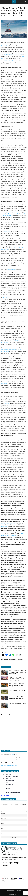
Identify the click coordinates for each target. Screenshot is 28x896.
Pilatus (3, 661)
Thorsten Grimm (4, 17)
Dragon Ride (5, 314)
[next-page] (4, 710)
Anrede (2, 828)
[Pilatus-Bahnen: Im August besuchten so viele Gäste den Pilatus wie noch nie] (4, 678)
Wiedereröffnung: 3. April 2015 (9, 60)
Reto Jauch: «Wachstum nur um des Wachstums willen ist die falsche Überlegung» (12, 864)
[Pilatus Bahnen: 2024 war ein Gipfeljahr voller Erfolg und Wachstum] (4, 685)
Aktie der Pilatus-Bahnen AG (8, 523)
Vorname (3, 813)
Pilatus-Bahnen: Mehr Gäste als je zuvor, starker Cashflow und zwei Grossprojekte (17, 672)
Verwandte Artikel (6, 667)
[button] (26, 2)
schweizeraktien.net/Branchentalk (9, 765)
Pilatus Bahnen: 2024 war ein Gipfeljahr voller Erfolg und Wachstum (16, 685)
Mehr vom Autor (15, 667)
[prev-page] (2, 710)
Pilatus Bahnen (8, 661)
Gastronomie (7, 231)
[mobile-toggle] (2, 2)
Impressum (19, 890)
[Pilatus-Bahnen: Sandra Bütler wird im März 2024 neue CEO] (4, 698)
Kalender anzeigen (5, 795)
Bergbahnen (11, 5)
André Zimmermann (12, 659)
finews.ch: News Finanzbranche (9, 843)
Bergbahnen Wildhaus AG (12, 776)
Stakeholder (4, 383)
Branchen (6, 5)
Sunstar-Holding (9, 784)
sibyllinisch (7, 403)
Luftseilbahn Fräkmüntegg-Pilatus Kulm (12, 54)
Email (2, 823)
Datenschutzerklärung (11, 890)
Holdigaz (8, 788)
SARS (7, 369)
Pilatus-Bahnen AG (16, 661)
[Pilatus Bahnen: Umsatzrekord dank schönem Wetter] (4, 692)
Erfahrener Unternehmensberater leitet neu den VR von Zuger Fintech (14, 858)
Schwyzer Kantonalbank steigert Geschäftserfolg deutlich (11, 853)
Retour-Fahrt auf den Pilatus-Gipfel (18, 591)
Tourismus (12, 757)
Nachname (3, 818)
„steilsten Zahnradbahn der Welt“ (11, 213)
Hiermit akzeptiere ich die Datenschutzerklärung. (12, 834)
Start (2, 5)
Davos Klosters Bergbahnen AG (13, 792)
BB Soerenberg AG (10, 780)
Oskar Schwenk (20, 659)
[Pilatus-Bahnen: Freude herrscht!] (4, 705)
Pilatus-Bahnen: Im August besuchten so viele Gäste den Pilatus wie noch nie (16, 678)
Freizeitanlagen (7, 298)
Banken (12, 754)
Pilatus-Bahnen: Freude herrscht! (17, 703)
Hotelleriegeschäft (11, 269)
